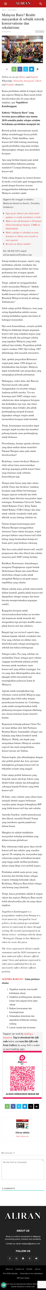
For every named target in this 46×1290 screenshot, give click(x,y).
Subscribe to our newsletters (31, 1273)
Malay (22, 76)
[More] (37, 69)
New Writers (12, 10)
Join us (37, 1269)
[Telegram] (31, 69)
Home (4, 10)
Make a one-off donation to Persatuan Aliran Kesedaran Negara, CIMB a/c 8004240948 (24, 224)
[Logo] (23, 1223)
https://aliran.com (22, 1136)
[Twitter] (25, 69)
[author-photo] (22, 1128)
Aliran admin (22, 1132)
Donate (29, 1269)
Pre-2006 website (10, 1273)
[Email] (30, 1106)
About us (9, 1269)
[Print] (36, 1106)
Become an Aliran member (18, 243)
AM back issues (23, 1278)
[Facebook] (19, 69)
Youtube (10, 84)
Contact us (19, 1269)
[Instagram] (16, 1258)
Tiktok (38, 80)
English (34, 76)
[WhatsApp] (14, 69)
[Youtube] (36, 1258)
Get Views (39, 31)
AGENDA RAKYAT (12, 979)
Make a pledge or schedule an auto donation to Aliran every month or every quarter (22, 236)
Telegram (17, 80)
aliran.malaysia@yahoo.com (28, 1243)
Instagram (29, 80)
